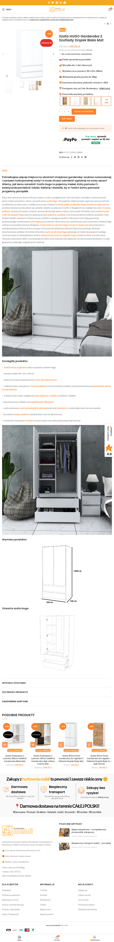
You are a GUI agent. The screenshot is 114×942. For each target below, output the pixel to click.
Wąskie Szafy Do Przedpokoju (86, 18)
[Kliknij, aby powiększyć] (7, 76)
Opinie (43, 904)
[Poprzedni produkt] (105, 23)
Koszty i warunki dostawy (13, 904)
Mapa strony (45, 909)
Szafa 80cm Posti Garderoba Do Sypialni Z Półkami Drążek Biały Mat (71, 758)
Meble (25, 18)
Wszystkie (95, 812)
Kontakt (43, 895)
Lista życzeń (83, 900)
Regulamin (6, 890)
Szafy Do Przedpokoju (62, 18)
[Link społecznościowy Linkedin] (61, 3)
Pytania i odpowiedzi (11, 909)
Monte (62, 29)
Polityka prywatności (11, 895)
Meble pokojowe (37, 18)
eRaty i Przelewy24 (10, 914)
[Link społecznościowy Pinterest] (57, 3)
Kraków (41, 812)
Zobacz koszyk (84, 895)
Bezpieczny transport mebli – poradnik (91, 843)
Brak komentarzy (90, 836)
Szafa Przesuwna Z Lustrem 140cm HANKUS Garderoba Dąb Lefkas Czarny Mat (43, 759)
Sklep (20, 18)
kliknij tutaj (103, 797)
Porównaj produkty (86, 904)
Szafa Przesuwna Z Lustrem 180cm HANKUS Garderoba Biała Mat (15, 758)
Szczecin (70, 812)
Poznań (31, 812)
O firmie (43, 890)
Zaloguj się (82, 890)
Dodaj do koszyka (83, 111)
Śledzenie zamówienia (87, 909)
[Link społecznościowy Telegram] (65, 3)
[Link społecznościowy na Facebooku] (49, 3)
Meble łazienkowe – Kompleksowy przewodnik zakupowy (89, 831)
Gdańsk (51, 812)
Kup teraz (67, 119)
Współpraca (45, 900)
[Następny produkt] (110, 23)
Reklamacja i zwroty (10, 900)
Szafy (48, 18)
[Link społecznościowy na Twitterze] (53, 3)
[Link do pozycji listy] (28, 867)
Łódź (60, 812)
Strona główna (9, 18)
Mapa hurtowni (46, 914)
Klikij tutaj (105, 88)
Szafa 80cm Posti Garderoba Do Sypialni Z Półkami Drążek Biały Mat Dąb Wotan (99, 759)
